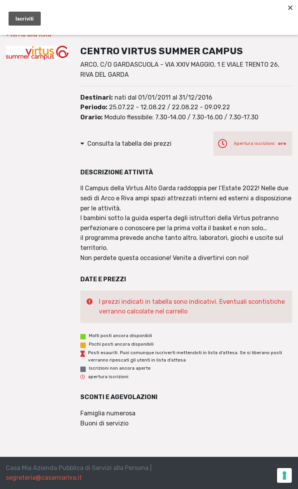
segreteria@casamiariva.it (44, 477)
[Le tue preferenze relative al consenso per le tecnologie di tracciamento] (284, 475)
